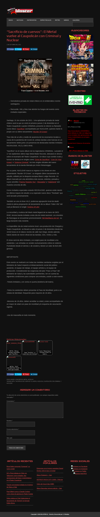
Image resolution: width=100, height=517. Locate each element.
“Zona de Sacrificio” (42, 160)
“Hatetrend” (52, 182)
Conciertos (19, 379)
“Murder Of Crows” (40, 132)
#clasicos (79, 143)
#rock (74, 143)
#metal (70, 143)
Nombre (9, 420)
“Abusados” (41, 182)
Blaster (76, 121)
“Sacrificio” (21, 129)
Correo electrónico (13, 429)
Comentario (11, 401)
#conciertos (86, 143)
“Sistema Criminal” (21, 162)
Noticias (30, 379)
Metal (25, 379)
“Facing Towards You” (27, 182)
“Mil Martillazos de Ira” (50, 218)
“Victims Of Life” (33, 207)
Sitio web (9, 438)
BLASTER (20, 10)
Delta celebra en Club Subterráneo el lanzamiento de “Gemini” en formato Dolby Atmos (18, 500)
